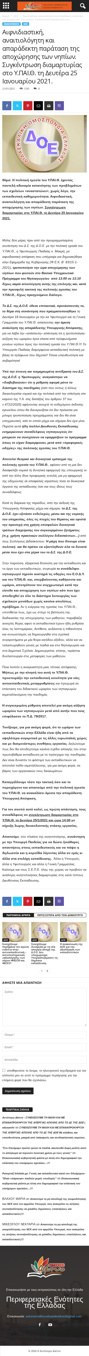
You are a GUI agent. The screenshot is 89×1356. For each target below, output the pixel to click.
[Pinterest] (27, 105)
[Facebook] (6, 105)
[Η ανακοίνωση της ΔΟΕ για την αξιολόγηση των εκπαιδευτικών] (73, 932)
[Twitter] (17, 105)
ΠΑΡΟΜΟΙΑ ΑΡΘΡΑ (18, 915)
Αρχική (5, 16)
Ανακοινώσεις (11, 24)
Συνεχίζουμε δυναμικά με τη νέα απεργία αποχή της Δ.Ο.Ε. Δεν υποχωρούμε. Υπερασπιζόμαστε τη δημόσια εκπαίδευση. (44, 953)
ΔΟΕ (16, 16)
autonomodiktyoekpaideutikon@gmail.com (54, 1316)
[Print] (48, 105)
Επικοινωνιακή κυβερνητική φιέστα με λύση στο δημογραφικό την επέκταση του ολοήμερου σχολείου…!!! (41, 1183)
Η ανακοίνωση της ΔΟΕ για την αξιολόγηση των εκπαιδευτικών (71, 948)
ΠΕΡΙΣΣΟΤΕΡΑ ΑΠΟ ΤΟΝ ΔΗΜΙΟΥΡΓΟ (60, 915)
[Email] (38, 105)
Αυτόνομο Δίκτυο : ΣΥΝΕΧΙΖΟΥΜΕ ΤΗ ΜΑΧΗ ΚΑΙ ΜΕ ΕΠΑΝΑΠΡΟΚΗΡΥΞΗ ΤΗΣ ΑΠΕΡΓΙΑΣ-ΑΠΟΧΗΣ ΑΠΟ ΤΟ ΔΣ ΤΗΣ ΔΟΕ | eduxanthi (43, 1122)
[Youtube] (50, 1325)
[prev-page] (41, 970)
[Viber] (59, 105)
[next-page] (47, 970)
